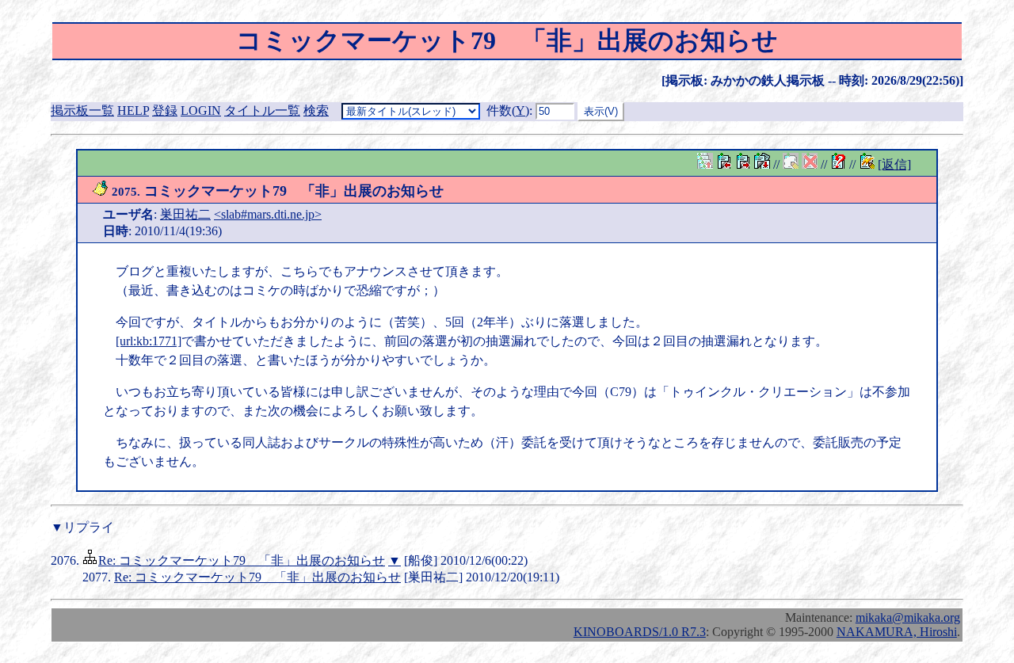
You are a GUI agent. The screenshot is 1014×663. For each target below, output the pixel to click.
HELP (133, 110)
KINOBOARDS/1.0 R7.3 (640, 631)
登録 (164, 110)
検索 (316, 110)
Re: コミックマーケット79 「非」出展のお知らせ (241, 560)
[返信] (894, 164)
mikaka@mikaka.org (908, 617)
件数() (507, 110)
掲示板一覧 (82, 110)
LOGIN (201, 110)
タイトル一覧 (262, 110)
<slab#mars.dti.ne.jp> (268, 214)
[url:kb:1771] (148, 341)
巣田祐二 (185, 214)
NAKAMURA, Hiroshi (897, 631)
